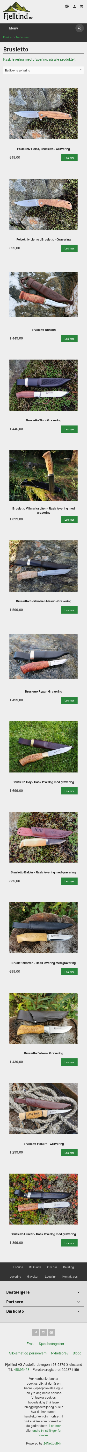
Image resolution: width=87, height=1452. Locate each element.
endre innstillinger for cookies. (46, 1433)
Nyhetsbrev (59, 1353)
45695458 (21, 1369)
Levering (15, 1276)
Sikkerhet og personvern (28, 1353)
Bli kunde (35, 1267)
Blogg (77, 1353)
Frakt (31, 1343)
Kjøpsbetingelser (51, 1343)
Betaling (68, 1267)
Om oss (52, 1267)
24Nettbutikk (52, 1443)
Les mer (55, 1425)
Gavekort (33, 1276)
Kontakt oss (70, 1276)
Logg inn (51, 1276)
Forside (7, 37)
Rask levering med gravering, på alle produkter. (39, 59)
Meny (13, 28)
